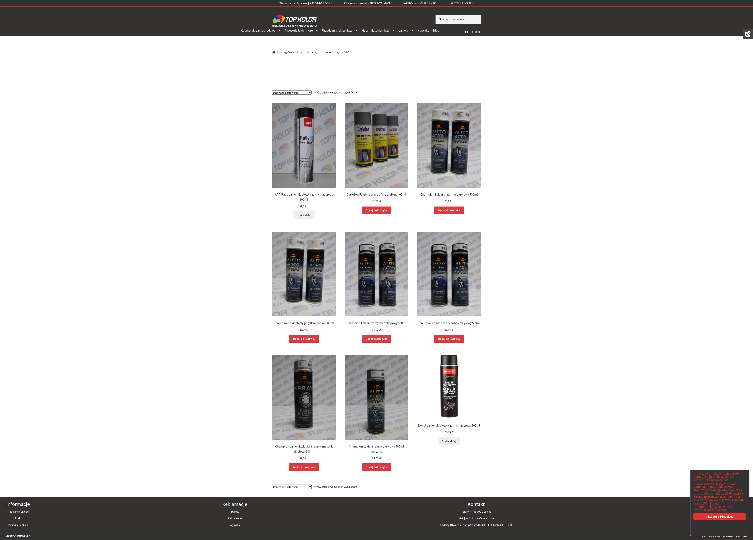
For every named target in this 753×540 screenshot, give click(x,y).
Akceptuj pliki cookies (720, 516)
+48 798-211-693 (481, 511)
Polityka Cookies (18, 525)
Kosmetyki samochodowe (258, 30)
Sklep (300, 52)
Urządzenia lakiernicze (337, 30)
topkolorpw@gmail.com (479, 518)
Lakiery (403, 30)
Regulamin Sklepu (18, 511)
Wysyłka (235, 525)
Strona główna (285, 52)
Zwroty (234, 511)
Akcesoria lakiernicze (299, 30)
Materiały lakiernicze (375, 30)
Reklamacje (235, 518)
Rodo (18, 518)
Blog (436, 30)
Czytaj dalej (304, 215)
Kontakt (423, 30)
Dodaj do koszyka (376, 210)
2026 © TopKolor (18, 535)
